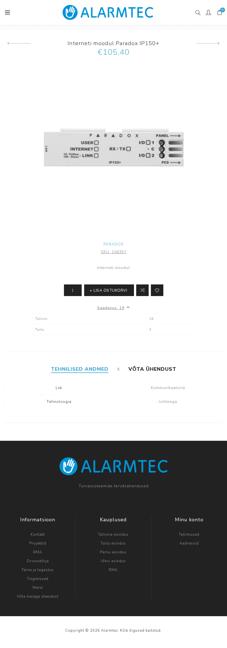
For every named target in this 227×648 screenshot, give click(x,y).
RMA (37, 552)
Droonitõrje (38, 561)
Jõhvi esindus (113, 561)
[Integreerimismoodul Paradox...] (19, 43)
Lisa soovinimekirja (157, 290)
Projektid (37, 543)
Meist (38, 587)
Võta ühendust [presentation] (152, 369)
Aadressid (189, 543)
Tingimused (37, 578)
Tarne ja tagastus (38, 569)
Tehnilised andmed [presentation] (80, 369)
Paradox (114, 244)
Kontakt (38, 534)
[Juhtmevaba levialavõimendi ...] (208, 43)
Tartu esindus (113, 543)
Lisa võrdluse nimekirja (142, 290)
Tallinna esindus (113, 534)
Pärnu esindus (113, 552)
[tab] (79, 369)
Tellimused (189, 534)
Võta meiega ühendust (37, 596)
